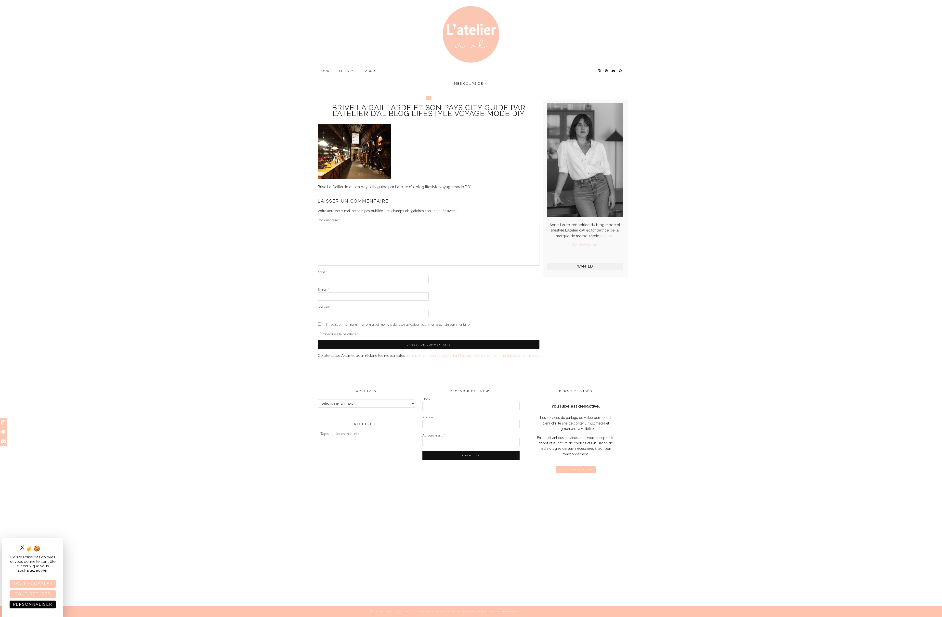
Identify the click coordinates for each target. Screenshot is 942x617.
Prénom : (429, 417)
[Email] (613, 71)
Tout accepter (32, 583)
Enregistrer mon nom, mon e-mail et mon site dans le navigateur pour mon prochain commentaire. (398, 324)
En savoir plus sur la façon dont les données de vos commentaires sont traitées (472, 355)
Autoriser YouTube (575, 469)
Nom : (426, 399)
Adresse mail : (433, 435)
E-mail (323, 289)
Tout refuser (33, 594)
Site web (324, 307)
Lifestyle (348, 71)
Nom (322, 272)
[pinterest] (606, 71)
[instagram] (599, 71)
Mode (326, 71)
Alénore (606, 236)
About (371, 71)
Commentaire (329, 220)
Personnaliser (32, 604)
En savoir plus (585, 245)
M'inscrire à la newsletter (339, 334)
